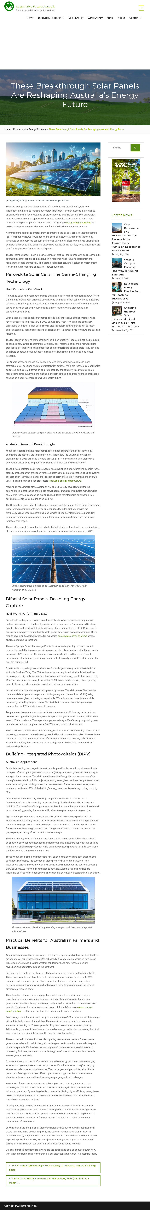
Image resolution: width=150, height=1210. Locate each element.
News (110, 17)
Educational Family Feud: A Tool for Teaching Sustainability (126, 291)
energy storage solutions (78, 222)
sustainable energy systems (72, 636)
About (121, 17)
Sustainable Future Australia (35, 6)
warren (31, 200)
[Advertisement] (75, 47)
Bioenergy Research (49, 17)
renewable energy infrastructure (65, 480)
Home (30, 17)
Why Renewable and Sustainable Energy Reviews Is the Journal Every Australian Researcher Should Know (126, 237)
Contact (133, 17)
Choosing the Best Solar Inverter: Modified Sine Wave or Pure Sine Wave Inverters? (125, 317)
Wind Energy (95, 17)
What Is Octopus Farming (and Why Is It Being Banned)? (125, 267)
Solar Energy (76, 17)
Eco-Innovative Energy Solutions (54, 200)
